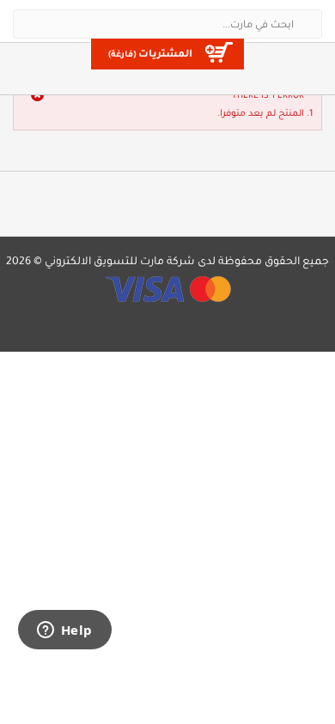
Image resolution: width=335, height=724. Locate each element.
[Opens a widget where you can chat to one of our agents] (64, 631)
